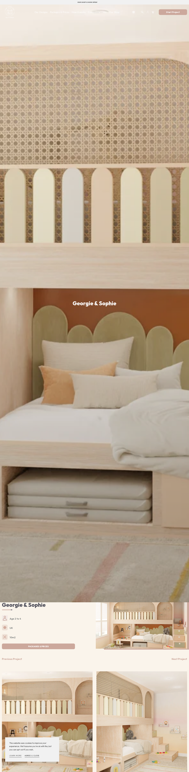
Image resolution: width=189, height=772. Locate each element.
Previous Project (12, 659)
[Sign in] (147, 12)
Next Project (179, 659)
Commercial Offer (97, 12)
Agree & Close (32, 756)
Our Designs (41, 12)
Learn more (15, 756)
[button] (142, 12)
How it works (79, 12)
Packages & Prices (59, 12)
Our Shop (114, 12)
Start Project (173, 12)
